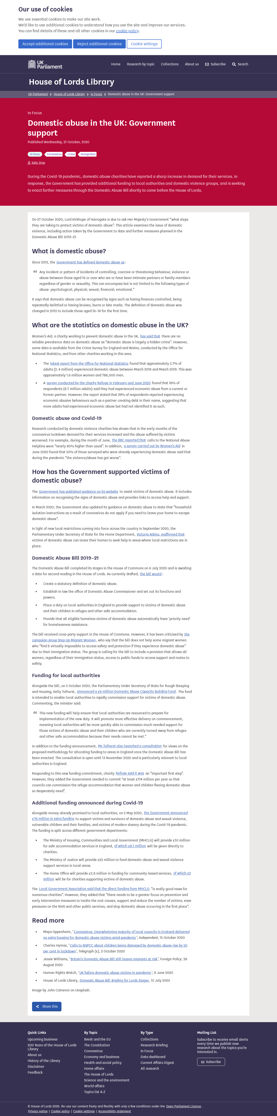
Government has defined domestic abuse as (90, 262)
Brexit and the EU (97, 1039)
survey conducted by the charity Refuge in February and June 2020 (99, 383)
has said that (150, 336)
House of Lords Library (71, 82)
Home (116, 64)
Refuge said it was (130, 773)
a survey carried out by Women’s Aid (152, 446)
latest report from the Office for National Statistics (89, 363)
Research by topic (141, 64)
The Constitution (97, 1045)
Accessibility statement (114, 1111)
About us (192, 64)
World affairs (94, 1086)
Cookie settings (144, 44)
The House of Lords (98, 1074)
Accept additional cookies (45, 44)
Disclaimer (36, 1067)
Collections (170, 64)
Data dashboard (153, 1057)
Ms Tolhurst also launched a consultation (130, 746)
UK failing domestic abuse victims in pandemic (115, 973)
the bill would (150, 574)
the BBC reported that (129, 440)
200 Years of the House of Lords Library (52, 1047)
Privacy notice (38, 1111)
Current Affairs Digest (157, 1063)
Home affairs (94, 1069)
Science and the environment (106, 1080)
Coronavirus (93, 1051)
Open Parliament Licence (183, 1106)
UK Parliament (38, 94)
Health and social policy (103, 1063)
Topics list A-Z (94, 1092)
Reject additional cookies (99, 44)
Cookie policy (60, 1111)
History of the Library (44, 1061)
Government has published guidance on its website (78, 492)
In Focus (96, 94)
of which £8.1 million (130, 846)
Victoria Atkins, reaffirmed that (161, 534)
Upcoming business (42, 1039)
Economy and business (101, 1057)
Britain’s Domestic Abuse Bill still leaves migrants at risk (114, 959)
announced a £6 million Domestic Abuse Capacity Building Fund (126, 692)
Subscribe (218, 64)
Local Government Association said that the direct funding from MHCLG (94, 889)
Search (242, 64)
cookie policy (127, 31)
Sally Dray (38, 163)
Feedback (35, 1072)
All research (150, 1069)
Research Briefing (154, 1045)
